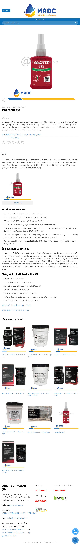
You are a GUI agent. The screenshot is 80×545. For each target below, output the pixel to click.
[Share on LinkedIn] (22, 142)
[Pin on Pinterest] (18, 142)
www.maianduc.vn (16, 505)
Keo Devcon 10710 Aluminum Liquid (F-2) (13, 356)
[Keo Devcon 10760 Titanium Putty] (14, 376)
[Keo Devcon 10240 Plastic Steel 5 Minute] (14, 453)
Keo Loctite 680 (59, 432)
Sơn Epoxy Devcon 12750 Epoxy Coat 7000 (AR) (38, 394)
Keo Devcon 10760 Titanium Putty (13, 393)
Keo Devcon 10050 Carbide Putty (65, 355)
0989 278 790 (39, 19)
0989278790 (59, 490)
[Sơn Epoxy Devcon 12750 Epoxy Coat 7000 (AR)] (40, 376)
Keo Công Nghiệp (18, 107)
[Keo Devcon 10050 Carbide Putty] (66, 337)
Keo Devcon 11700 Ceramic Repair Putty (65, 394)
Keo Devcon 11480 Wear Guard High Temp (40, 356)
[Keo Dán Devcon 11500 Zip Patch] (40, 415)
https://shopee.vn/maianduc (14, 529)
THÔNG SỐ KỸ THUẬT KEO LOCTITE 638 (16, 305)
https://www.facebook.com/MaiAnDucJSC (19, 513)
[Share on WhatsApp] (3, 142)
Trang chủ (6, 107)
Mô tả (4, 154)
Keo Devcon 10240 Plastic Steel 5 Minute (13, 471)
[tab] (4, 155)
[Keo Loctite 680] (66, 415)
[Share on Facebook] (7, 142)
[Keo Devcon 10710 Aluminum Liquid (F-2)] (14, 337)
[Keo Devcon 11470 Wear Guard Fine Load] (14, 415)
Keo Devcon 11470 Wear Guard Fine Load (13, 433)
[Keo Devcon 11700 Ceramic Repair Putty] (66, 376)
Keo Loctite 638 (17, 203)
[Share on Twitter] (11, 142)
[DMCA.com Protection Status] (60, 498)
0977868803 (40, 490)
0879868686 (40, 500)
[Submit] (76, 23)
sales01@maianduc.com (18, 518)
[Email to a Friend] (14, 142)
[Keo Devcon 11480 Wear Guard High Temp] (40, 337)
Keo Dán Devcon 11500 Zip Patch (39, 432)
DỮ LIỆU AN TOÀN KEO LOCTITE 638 (15, 310)
